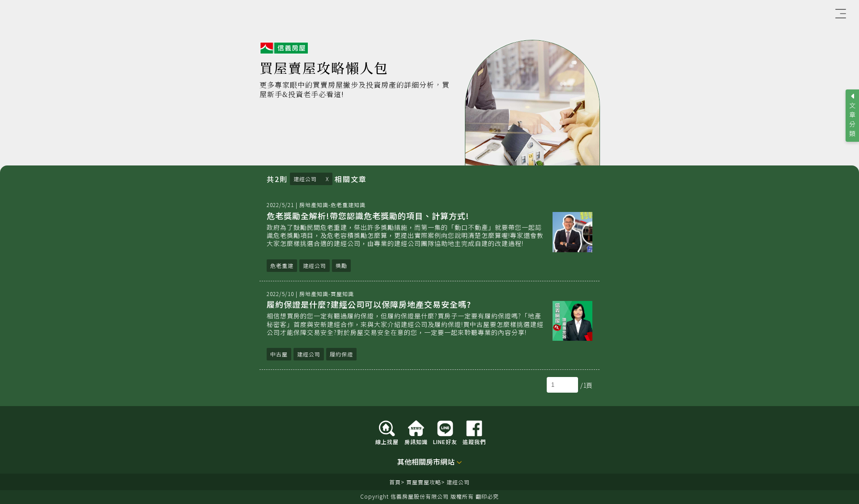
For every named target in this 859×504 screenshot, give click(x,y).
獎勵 (341, 265)
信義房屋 (284, 48)
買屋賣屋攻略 (423, 482)
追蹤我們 (474, 441)
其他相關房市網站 (426, 462)
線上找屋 (387, 441)
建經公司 (305, 178)
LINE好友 (445, 441)
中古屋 (279, 354)
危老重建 (281, 265)
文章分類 (852, 119)
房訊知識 (416, 441)
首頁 (395, 482)
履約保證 (341, 354)
